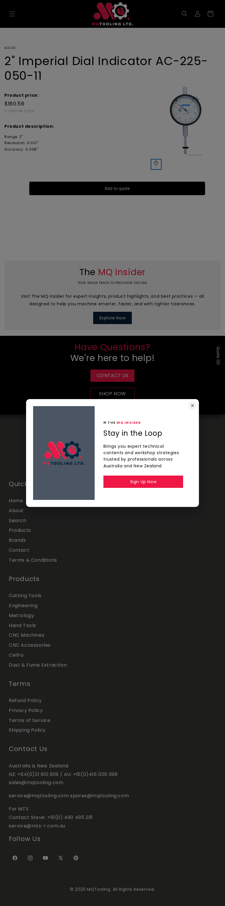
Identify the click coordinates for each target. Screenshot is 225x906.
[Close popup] (192, 405)
